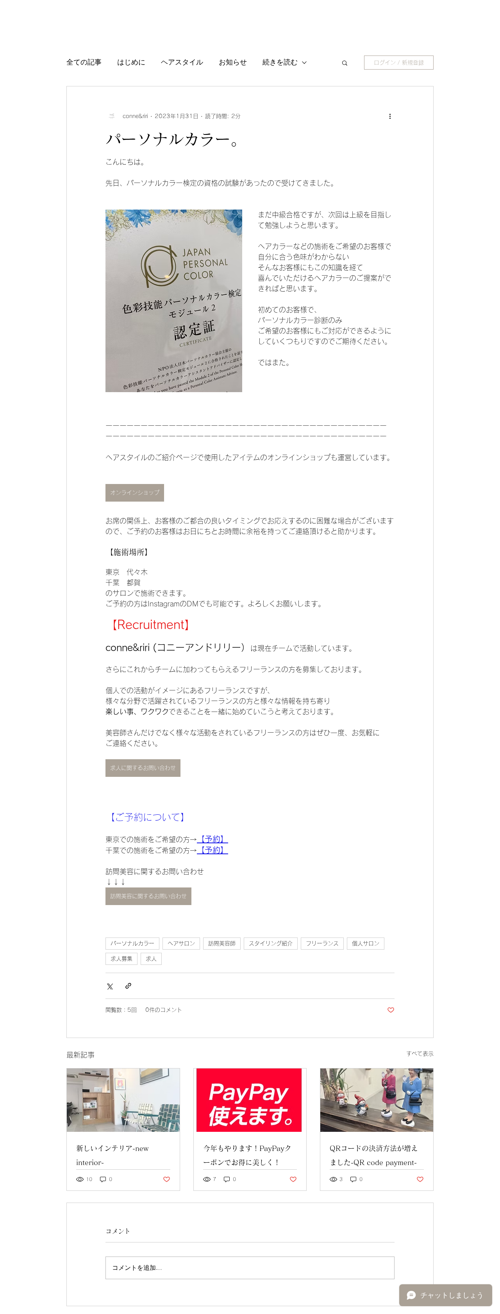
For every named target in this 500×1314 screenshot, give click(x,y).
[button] (344, 62)
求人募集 (121, 958)
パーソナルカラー (132, 943)
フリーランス (322, 943)
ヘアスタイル (182, 62)
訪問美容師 (222, 943)
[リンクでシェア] (128, 986)
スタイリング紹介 (271, 943)
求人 (151, 958)
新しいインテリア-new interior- (112, 1155)
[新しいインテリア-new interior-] (123, 1100)
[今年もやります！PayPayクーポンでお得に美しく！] (250, 1100)
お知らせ (233, 62)
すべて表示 (420, 1053)
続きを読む (280, 62)
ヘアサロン (181, 943)
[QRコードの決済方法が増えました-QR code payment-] (376, 1100)
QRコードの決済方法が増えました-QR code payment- (374, 1155)
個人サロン (365, 943)
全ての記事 (84, 62)
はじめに (131, 62)
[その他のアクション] (390, 116)
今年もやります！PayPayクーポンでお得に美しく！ (247, 1155)
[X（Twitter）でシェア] (109, 986)
